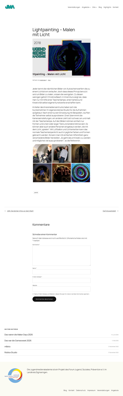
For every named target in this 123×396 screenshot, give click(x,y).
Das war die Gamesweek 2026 (18, 340)
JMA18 (36, 192)
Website (35, 285)
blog (49, 80)
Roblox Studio (11, 352)
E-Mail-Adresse (37, 277)
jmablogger (43, 80)
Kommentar (36, 244)
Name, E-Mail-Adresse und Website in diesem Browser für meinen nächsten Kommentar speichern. (61, 294)
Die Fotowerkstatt (109, 211)
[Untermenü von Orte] (96, 7)
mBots (7, 346)
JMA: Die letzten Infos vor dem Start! (20, 211)
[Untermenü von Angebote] (90, 7)
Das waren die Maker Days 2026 (19, 335)
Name (35, 268)
